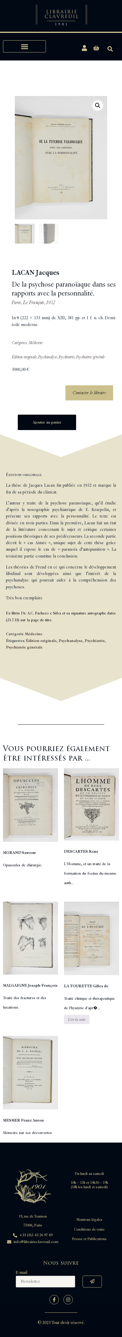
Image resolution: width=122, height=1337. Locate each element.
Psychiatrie (67, 357)
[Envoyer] (92, 1282)
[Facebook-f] (54, 1299)
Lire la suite (76, 1019)
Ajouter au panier (47, 422)
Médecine (36, 343)
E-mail (21, 1272)
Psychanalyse (47, 357)
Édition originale (24, 357)
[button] (24, 46)
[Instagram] (68, 1299)
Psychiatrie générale (90, 357)
